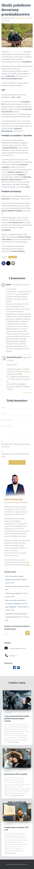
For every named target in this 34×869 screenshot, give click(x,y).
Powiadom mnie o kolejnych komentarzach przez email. (15, 445)
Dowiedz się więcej (13, 742)
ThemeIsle (25, 864)
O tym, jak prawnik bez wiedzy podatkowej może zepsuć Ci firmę (16, 718)
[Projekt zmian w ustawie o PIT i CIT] (17, 811)
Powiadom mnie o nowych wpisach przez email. (15, 455)
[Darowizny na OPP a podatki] (17, 758)
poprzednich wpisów (16, 52)
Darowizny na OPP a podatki (13, 586)
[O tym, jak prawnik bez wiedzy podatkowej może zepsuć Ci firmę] (17, 700)
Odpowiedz (28, 355)
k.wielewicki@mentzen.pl (17, 648)
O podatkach (12, 257)
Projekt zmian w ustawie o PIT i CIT (15, 593)
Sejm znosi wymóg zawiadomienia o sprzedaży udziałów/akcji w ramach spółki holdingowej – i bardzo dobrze (16, 603)
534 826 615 (13, 656)
